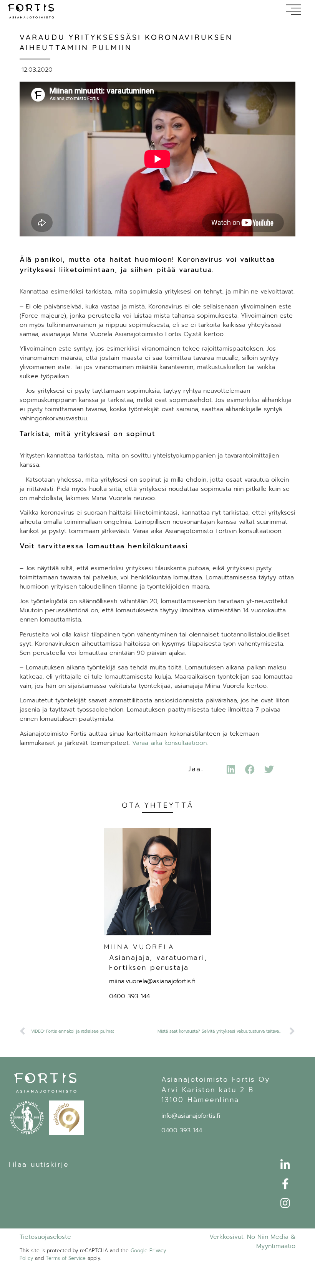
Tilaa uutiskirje (38, 1164)
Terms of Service (66, 1258)
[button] (230, 769)
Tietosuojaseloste (45, 1236)
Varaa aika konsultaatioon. (170, 743)
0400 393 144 (129, 996)
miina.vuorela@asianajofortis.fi (152, 981)
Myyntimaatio (275, 1246)
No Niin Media (267, 1236)
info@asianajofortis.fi (190, 1115)
